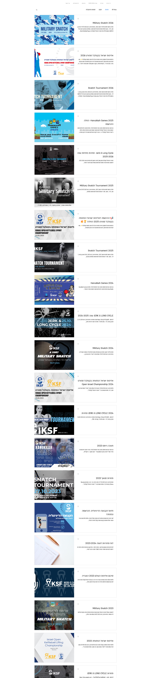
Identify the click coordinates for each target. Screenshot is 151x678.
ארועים (106, 10)
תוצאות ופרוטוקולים (90, 10)
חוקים (100, 10)
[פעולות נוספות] (77, 19)
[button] (36, 10)
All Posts (114, 10)
